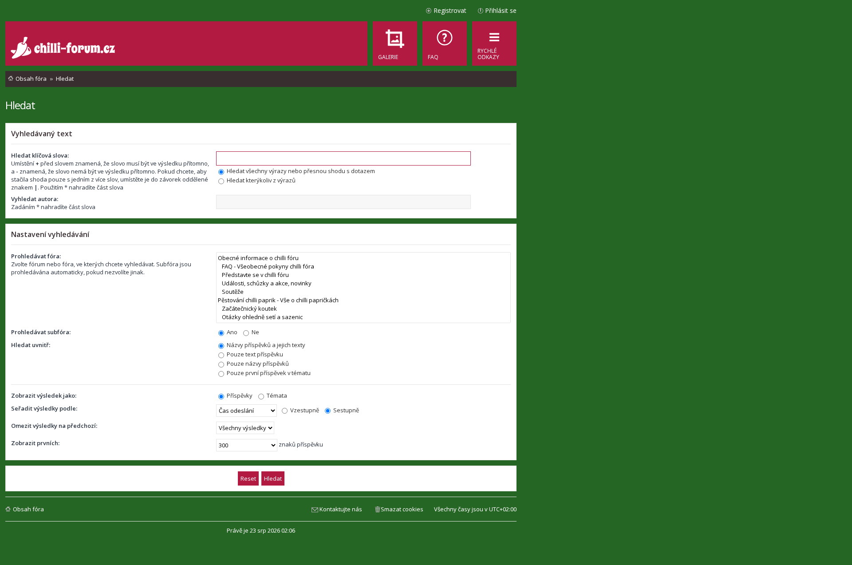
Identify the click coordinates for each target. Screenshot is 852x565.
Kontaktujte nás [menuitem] (341, 509)
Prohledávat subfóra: (41, 332)
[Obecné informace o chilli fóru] (363, 258)
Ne (254, 332)
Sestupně (345, 410)
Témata (276, 395)
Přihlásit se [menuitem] (501, 10)
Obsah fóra (28, 509)
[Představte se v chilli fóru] (363, 275)
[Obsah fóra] (64, 49)
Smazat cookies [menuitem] (402, 509)
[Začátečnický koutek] (363, 308)
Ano (231, 332)
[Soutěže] (363, 292)
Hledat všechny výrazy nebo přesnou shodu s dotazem (300, 171)
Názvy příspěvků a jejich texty (265, 345)
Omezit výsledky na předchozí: (54, 426)
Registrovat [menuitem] (450, 10)
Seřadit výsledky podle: (44, 408)
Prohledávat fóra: (36, 256)
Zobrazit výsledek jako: (43, 395)
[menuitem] (444, 43)
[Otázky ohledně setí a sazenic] (363, 317)
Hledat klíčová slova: (40, 155)
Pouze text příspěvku (254, 354)
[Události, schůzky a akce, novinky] (363, 283)
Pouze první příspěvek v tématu (268, 373)
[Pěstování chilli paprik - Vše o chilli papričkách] (363, 300)
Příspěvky (238, 395)
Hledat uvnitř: (30, 345)
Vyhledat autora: (34, 199)
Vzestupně (304, 410)
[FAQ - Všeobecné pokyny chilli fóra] (363, 266)
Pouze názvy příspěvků (257, 363)
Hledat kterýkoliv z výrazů (260, 180)
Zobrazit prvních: (35, 443)
